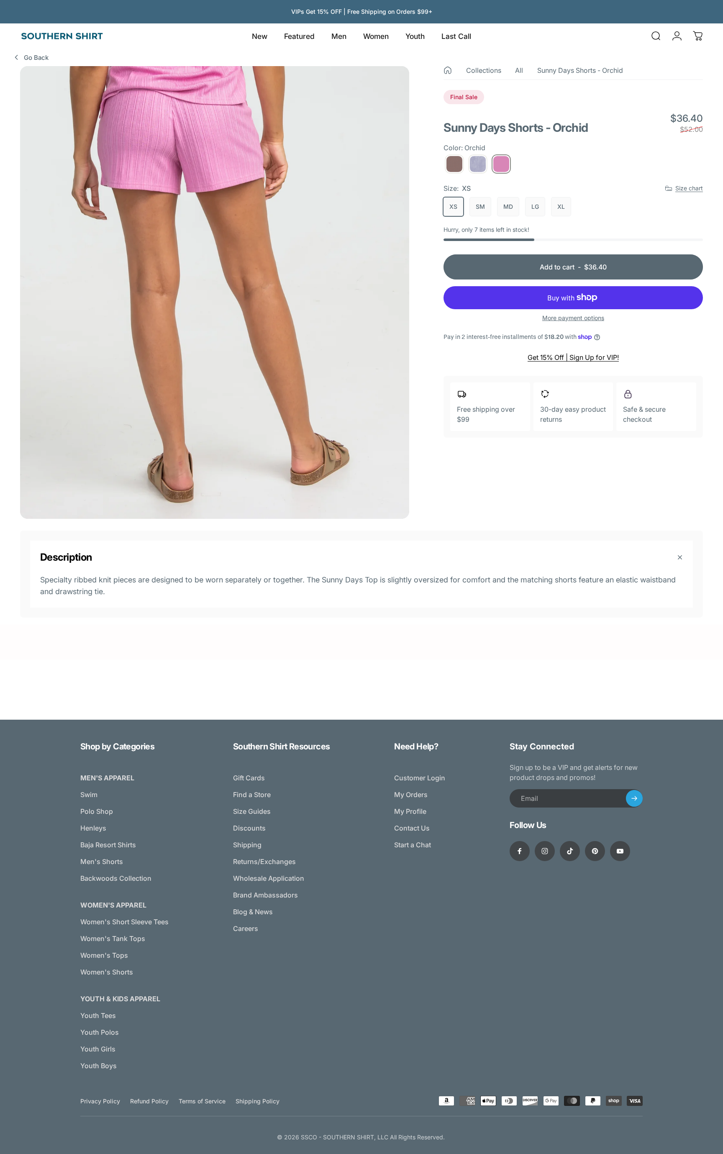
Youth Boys (98, 1066)
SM (480, 206)
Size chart (689, 188)
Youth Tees (98, 1015)
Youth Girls (97, 1049)
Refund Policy (149, 1101)
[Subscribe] (634, 798)
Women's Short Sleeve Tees (124, 922)
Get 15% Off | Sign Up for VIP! (573, 357)
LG (535, 206)
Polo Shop (96, 811)
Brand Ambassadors (265, 895)
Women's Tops (104, 955)
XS (453, 206)
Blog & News (253, 912)
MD (508, 206)
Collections (483, 70)
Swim (88, 794)
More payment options (573, 317)
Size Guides (252, 811)
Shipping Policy (257, 1101)
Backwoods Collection (115, 878)
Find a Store (252, 794)
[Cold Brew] (454, 164)
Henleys (93, 828)
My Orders (411, 794)
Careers (245, 928)
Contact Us (412, 828)
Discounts (249, 828)
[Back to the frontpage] (448, 70)
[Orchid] (501, 164)
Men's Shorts (101, 861)
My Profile (410, 811)
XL (561, 206)
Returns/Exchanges (264, 861)
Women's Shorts (106, 972)
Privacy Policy (100, 1101)
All (519, 70)
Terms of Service (202, 1101)
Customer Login (419, 778)
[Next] (387, 311)
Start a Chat (412, 845)
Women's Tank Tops (112, 938)
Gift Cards (249, 778)
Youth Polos (99, 1032)
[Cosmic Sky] (478, 164)
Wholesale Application (268, 878)
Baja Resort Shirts (108, 845)
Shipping (247, 845)
